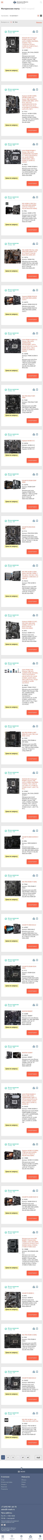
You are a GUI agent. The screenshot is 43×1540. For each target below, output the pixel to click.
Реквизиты (4, 1489)
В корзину (32, 76)
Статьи (24, 1482)
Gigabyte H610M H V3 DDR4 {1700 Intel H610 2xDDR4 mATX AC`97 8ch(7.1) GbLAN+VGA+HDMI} (30, 1153)
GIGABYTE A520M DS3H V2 (30, 1197)
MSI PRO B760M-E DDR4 (29, 1335)
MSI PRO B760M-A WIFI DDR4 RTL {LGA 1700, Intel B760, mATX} (30, 734)
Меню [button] (23, 1472)
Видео (23, 1484)
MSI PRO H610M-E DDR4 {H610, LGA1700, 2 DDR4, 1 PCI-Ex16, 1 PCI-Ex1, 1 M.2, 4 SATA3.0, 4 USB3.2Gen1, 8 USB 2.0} (30, 575)
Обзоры (24, 1480)
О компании (5, 1477)
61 (23, 1457)
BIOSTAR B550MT (27, 1011)
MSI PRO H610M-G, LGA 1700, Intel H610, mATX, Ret (30, 1420)
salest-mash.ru (8, 1509)
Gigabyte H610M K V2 (28, 441)
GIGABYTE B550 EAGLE (29, 925)
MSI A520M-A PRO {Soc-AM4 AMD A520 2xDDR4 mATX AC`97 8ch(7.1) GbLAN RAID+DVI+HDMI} (29, 206)
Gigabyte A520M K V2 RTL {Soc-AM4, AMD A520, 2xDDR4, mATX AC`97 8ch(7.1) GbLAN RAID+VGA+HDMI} (29, 625)
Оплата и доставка (6, 1482)
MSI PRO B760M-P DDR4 (29, 882)
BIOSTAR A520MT (27, 1052)
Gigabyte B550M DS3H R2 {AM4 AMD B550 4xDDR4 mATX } (29, 298)
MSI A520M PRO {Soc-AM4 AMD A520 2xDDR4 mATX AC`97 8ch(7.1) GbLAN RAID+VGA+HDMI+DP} (30, 252)
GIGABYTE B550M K (28, 1293)
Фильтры (39, 22)
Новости (24, 1487)
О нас (2, 1480)
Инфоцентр (26, 1477)
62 (28, 1457)
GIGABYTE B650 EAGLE (29, 1378)
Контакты (4, 1484)
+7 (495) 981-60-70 (9, 1507)
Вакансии (4, 1487)
